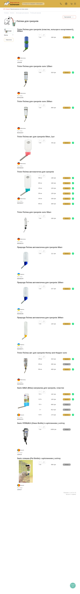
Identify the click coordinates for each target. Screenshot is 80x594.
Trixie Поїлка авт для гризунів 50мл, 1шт (36, 137)
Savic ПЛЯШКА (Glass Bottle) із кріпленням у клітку (41, 423)
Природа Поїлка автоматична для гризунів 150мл (40, 282)
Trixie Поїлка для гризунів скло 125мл (34, 66)
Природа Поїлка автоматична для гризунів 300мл (40, 318)
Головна (6, 13)
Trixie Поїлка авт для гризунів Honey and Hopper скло (42, 353)
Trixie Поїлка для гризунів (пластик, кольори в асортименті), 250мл (45, 30)
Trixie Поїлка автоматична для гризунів (35, 172)
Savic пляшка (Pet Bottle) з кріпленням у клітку (39, 458)
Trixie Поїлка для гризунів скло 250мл (34, 101)
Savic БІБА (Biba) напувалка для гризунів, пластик (40, 388)
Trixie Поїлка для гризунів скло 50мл (34, 212)
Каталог (12, 13)
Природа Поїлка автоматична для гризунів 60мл (39, 247)
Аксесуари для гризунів (22, 13)
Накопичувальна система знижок (15, 9)
